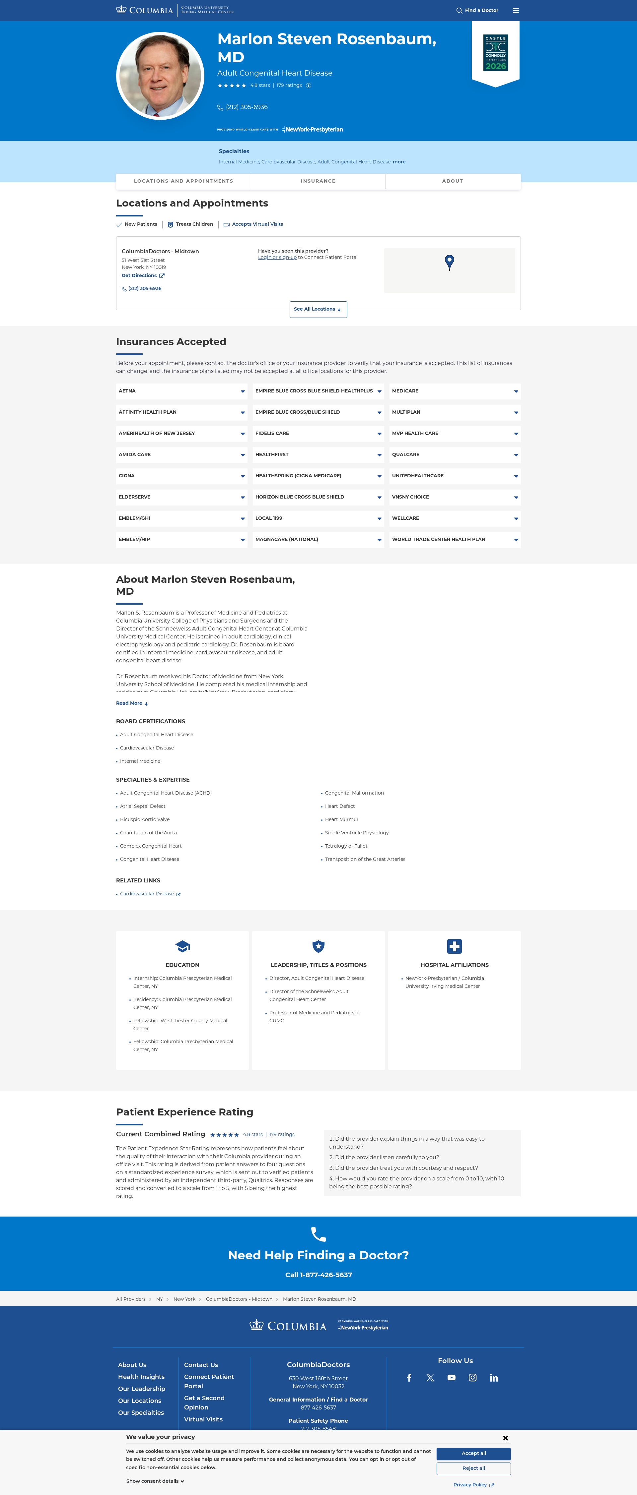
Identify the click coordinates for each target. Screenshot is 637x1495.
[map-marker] (449, 263)
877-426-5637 (318, 1408)
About (452, 181)
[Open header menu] (516, 10)
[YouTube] (451, 1377)
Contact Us (201, 1366)
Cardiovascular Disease (147, 894)
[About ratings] (310, 86)
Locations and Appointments (184, 181)
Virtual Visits (203, 1420)
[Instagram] (472, 1377)
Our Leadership (141, 1390)
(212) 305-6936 (247, 108)
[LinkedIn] (494, 1377)
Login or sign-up (277, 257)
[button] (318, 309)
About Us (132, 1366)
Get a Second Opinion (204, 1403)
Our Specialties (141, 1413)
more (399, 162)
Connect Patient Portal (209, 1382)
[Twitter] (430, 1377)
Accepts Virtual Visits (257, 224)
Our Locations (139, 1402)
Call (318, 1275)
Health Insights (141, 1378)
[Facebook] (409, 1377)
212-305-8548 (318, 1429)
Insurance (318, 181)
